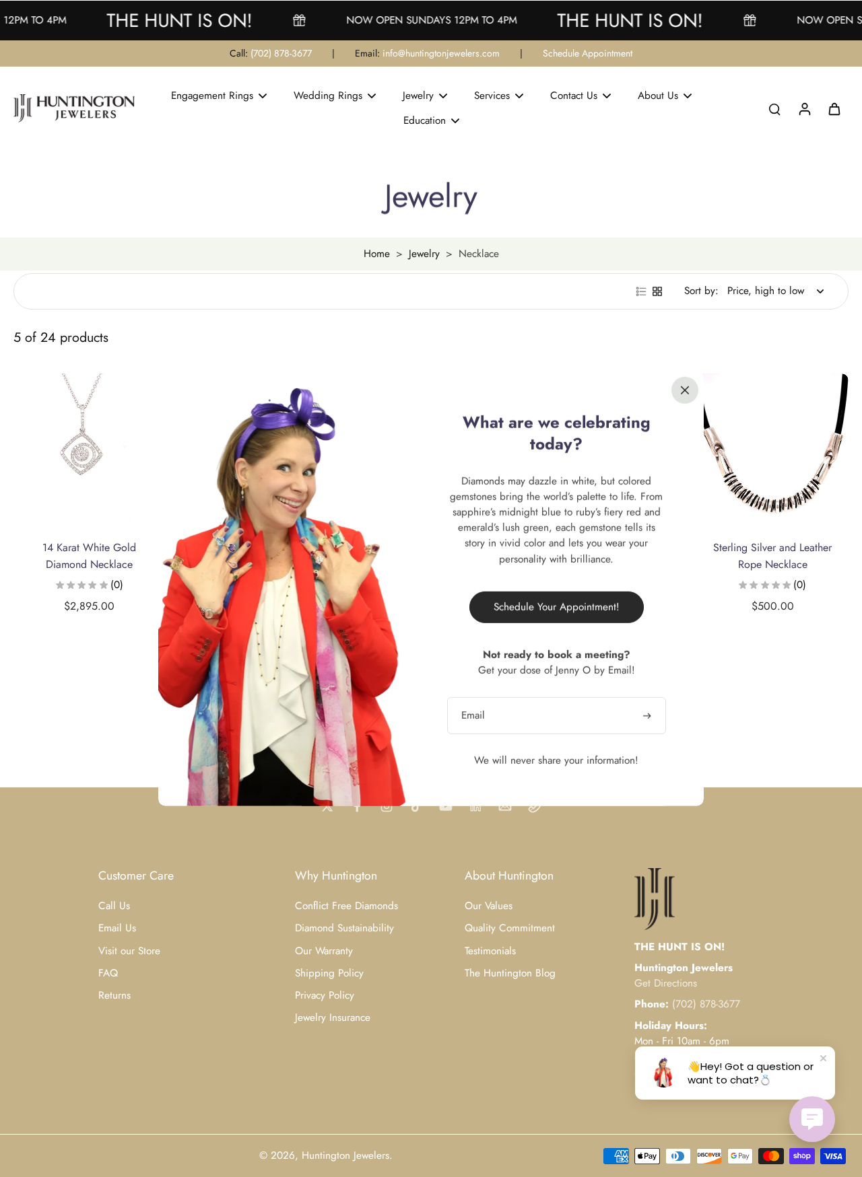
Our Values (488, 906)
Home (377, 253)
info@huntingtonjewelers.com (441, 53)
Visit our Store (129, 951)
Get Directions (665, 983)
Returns (114, 996)
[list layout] (641, 291)
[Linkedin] (475, 806)
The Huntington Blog (510, 973)
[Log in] (804, 108)
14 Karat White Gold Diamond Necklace (89, 556)
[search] (774, 108)
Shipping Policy (329, 973)
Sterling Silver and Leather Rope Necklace (772, 556)
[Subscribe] (648, 715)
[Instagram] (386, 806)
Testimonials (490, 951)
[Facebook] (357, 806)
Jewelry (424, 253)
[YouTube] (446, 806)
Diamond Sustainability (344, 928)
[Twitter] (327, 806)
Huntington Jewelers (345, 1155)
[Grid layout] (657, 291)
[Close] (684, 389)
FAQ (108, 973)
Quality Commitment (510, 928)
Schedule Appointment (587, 53)
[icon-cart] (834, 108)
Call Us (114, 906)
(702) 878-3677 (281, 53)
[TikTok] (416, 806)
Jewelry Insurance (332, 1018)
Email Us (117, 928)
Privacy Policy (324, 996)
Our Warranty (324, 951)
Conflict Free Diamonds (346, 906)
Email (473, 715)
